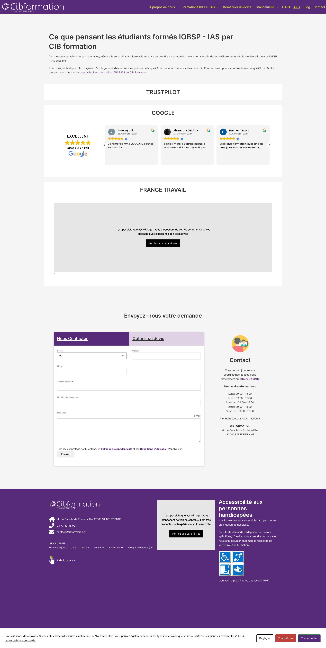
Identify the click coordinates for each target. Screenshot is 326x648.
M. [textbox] (60, 356)
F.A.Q (286, 7)
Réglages (264, 638)
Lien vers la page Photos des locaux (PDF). (244, 580)
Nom (59, 366)
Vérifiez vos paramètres (163, 243)
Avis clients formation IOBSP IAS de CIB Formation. (116, 72)
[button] (104, 145)
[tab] (91, 339)
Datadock (99, 547)
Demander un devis (237, 7)
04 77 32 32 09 (250, 379)
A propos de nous (162, 7)
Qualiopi (85, 547)
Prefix (60, 350)
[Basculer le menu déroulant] (218, 6)
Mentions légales (57, 547)
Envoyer (65, 454)
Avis (296, 7)
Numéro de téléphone (67, 397)
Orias (73, 547)
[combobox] (91, 356)
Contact (319, 7)
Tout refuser (285, 638)
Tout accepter (309, 638)
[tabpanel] (129, 406)
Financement (264, 7)
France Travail (116, 547)
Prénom (135, 350)
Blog (306, 7)
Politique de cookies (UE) (140, 547)
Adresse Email (65, 381)
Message (61, 412)
